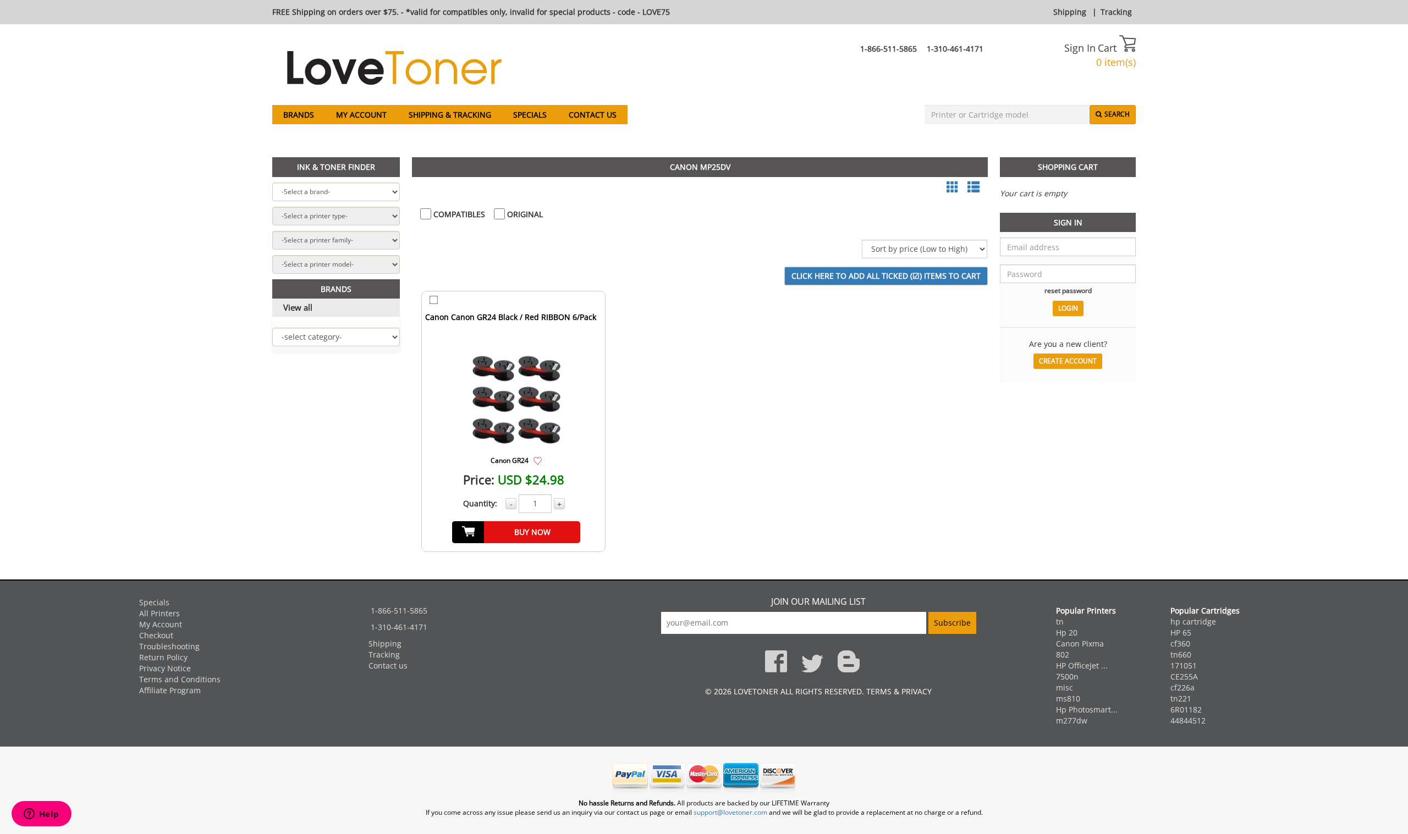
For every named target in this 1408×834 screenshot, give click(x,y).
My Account (361, 114)
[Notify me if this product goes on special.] (538, 460)
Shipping (1069, 12)
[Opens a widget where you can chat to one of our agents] (41, 815)
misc (1064, 687)
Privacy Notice (165, 668)
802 (1062, 654)
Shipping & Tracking (450, 114)
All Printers (159, 613)
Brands (298, 114)
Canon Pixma (1080, 643)
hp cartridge (1193, 621)
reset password (1068, 290)
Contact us (593, 114)
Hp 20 (1066, 632)
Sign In (1080, 47)
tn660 (1180, 654)
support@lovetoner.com (730, 812)
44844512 (1188, 720)
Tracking (1116, 12)
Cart (1108, 47)
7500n (1067, 676)
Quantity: (480, 503)
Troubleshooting (169, 646)
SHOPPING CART (1068, 167)
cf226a (1182, 687)
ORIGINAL (524, 214)
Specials (530, 114)
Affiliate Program (170, 690)
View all (297, 307)
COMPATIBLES (458, 214)
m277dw (1071, 720)
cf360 (1180, 643)
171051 (1183, 665)
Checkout (156, 635)
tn (1060, 621)
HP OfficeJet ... (1082, 665)
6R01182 (1186, 709)
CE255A (1184, 676)
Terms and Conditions (180, 679)
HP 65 (1180, 632)
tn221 (1180, 698)
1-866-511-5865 (888, 48)
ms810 (1068, 698)
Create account (1068, 361)
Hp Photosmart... (1087, 709)
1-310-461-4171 (955, 48)
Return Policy (163, 657)
